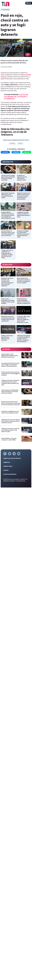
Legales (5, 470)
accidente (12, 143)
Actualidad (5, 9)
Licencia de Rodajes (9, 474)
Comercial (6, 462)
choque (20, 143)
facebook (5, 152)
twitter (16, 152)
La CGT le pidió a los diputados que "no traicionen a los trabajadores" (16, 96)
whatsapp (27, 152)
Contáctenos (7, 466)
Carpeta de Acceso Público (12, 458)
